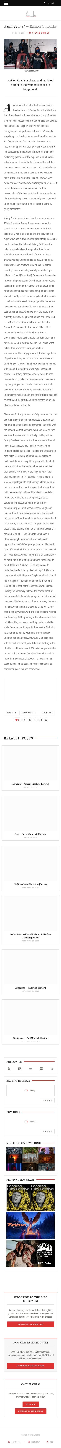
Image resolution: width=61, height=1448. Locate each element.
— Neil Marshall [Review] (30, 1038)
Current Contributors (30, 1411)
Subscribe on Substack (30, 1324)
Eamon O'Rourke (29, 713)
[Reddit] (46, 719)
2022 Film (11, 713)
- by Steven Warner (38, 33)
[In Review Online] (30, 13)
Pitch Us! (31, 1404)
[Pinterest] (35, 719)
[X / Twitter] (9, 1069)
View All (47, 1100)
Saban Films (47, 713)
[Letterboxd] (30, 1069)
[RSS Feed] (52, 1069)
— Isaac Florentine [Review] (30, 884)
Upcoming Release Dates (30, 1366)
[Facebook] (24, 719)
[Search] (45, 3)
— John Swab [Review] (30, 987)
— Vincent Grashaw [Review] (30, 783)
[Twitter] (30, 719)
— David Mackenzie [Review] (30, 834)
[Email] (40, 719)
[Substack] (41, 1069)
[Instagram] (19, 1069)
